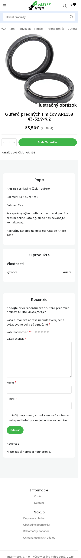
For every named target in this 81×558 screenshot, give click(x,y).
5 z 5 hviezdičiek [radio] (48, 331)
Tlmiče (38, 28)
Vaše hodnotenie (19, 331)
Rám (12, 28)
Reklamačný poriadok (36, 531)
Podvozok (24, 28)
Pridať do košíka (47, 142)
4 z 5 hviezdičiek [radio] (45, 331)
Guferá (72, 28)
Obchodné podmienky (36, 524)
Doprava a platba (33, 518)
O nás (37, 496)
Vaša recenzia (17, 338)
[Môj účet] (65, 5)
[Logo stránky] (39, 5)
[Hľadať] (71, 17)
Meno (11, 382)
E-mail (12, 399)
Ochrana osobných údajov (39, 537)
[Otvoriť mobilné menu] (4, 5)
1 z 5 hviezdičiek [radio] (35, 331)
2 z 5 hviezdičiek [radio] (38, 331)
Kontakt (39, 502)
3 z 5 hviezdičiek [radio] (42, 331)
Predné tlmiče (55, 28)
